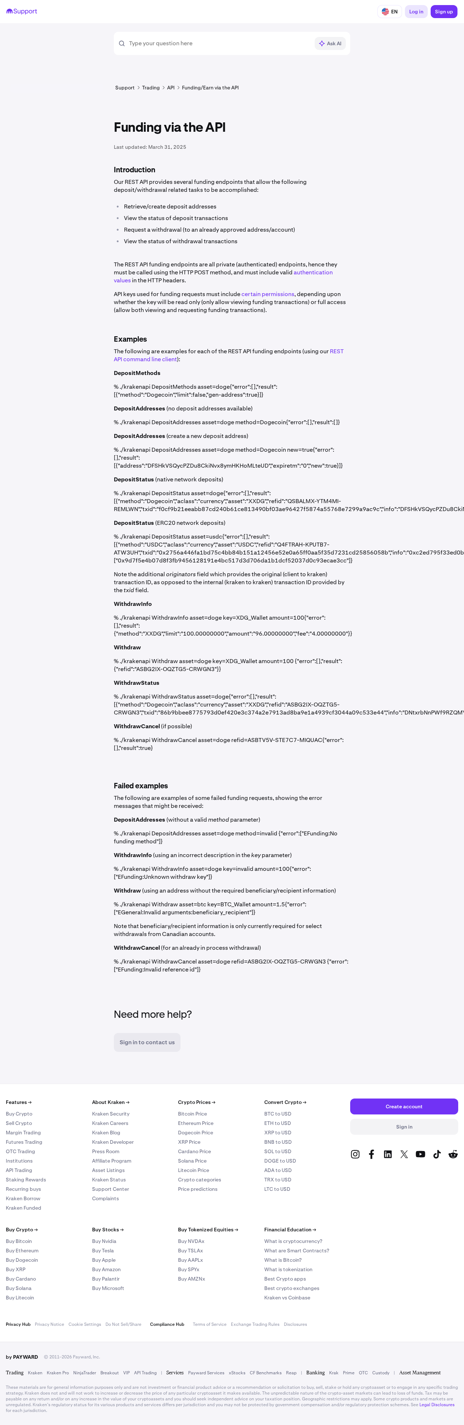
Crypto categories (199, 1179)
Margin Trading (23, 1132)
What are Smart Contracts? (296, 1250)
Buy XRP (15, 1269)
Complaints (105, 1198)
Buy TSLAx (190, 1250)
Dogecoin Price (195, 1132)
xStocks (237, 1373)
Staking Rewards (26, 1179)
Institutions (19, 1161)
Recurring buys (23, 1189)
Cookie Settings (85, 1324)
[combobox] (219, 43)
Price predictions (198, 1189)
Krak (334, 1373)
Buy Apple (104, 1260)
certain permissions (267, 294)
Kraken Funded (23, 1208)
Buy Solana (19, 1288)
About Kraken (110, 1102)
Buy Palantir (106, 1279)
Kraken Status (109, 1179)
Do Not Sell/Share (123, 1324)
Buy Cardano (21, 1279)
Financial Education (290, 1229)
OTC (363, 1373)
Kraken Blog (106, 1132)
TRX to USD (277, 1179)
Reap (291, 1373)
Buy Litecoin (20, 1297)
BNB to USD (278, 1142)
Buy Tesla (103, 1250)
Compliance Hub (167, 1324)
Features (19, 1102)
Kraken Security (110, 1113)
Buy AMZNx (191, 1279)
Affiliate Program (111, 1161)
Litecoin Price (193, 1170)
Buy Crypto (19, 1113)
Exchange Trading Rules (255, 1324)
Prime (349, 1373)
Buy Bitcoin (19, 1241)
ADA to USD (278, 1170)
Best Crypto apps (285, 1279)
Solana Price (192, 1161)
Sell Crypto (19, 1123)
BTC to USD (277, 1113)
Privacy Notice (49, 1324)
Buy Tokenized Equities (208, 1229)
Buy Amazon (106, 1269)
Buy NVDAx (191, 1241)
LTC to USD (277, 1189)
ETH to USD (277, 1123)
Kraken (35, 1373)
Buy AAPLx (190, 1260)
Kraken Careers (110, 1123)
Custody (380, 1373)
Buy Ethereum (22, 1250)
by (22, 1357)
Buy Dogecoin (22, 1260)
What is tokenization (288, 1269)
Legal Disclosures (437, 1405)
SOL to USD (277, 1151)
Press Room (105, 1151)
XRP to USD (277, 1132)
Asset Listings (108, 1170)
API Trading (19, 1170)
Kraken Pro (58, 1373)
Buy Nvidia (104, 1241)
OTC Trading (20, 1151)
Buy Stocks (108, 1229)
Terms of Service (210, 1324)
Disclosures (295, 1324)
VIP (126, 1373)
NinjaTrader (84, 1373)
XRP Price (189, 1142)
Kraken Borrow (23, 1198)
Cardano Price (194, 1151)
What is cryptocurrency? (293, 1241)
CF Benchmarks (266, 1373)
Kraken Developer (113, 1142)
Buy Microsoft (108, 1288)
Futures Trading (24, 1142)
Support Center (110, 1189)
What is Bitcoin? (283, 1260)
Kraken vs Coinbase (287, 1297)
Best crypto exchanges (291, 1288)
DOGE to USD (280, 1161)
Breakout (109, 1373)
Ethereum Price (196, 1123)
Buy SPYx (188, 1269)
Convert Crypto (285, 1102)
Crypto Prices (196, 1102)
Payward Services (206, 1373)
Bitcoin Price (192, 1113)
